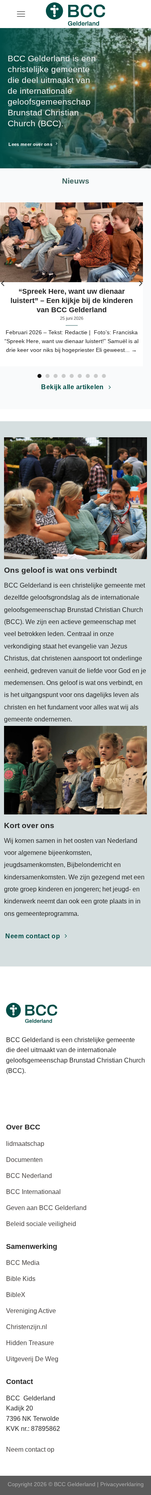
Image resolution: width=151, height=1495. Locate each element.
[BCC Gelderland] (75, 14)
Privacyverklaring (122, 1484)
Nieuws (75, 181)
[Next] (140, 283)
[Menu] (21, 14)
